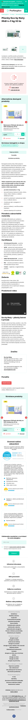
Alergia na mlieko (14, 639)
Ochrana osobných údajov (14, 682)
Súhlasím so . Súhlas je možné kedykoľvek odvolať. (14, 548)
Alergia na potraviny (14, 660)
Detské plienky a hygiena (10, 145)
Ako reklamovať (14, 667)
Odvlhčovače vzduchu (13, 625)
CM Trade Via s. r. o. (17, 696)
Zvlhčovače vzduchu (14, 627)
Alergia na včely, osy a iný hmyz (14, 653)
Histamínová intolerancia (14, 649)
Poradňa (13, 155)
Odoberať (14, 553)
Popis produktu (14, 152)
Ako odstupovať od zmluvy (14, 669)
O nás (14, 676)
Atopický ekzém (14, 647)
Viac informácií (18, 59)
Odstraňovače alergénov (14, 629)
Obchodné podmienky (14, 671)
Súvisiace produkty (14, 158)
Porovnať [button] (22, 138)
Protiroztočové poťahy (14, 619)
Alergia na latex (14, 657)
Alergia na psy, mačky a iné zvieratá (14, 645)
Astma (14, 655)
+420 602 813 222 (15, 90)
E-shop (12, 14)
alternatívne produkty (8, 68)
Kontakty (14, 678)
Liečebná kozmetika (14, 621)
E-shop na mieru (11, 709)
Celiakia (14, 651)
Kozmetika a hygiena (22, 14)
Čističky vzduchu (14, 615)
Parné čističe (14, 623)
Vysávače (14, 617)
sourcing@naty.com (10, 369)
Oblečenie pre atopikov (14, 632)
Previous (2, 122)
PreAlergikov (5, 14)
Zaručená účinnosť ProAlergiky (14, 680)
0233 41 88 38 (15, 87)
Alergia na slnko (14, 658)
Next (26, 122)
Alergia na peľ (14, 638)
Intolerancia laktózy (14, 641)
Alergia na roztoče (14, 643)
